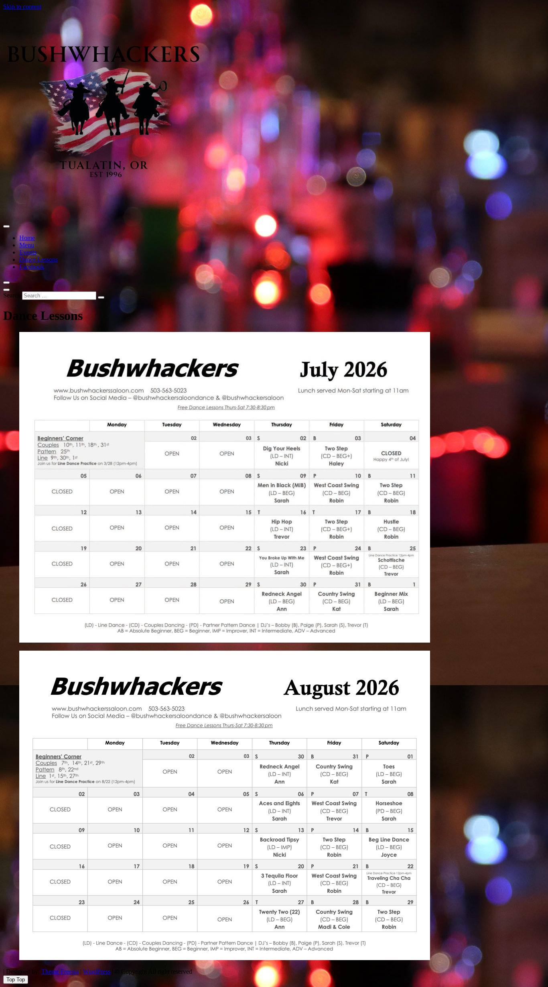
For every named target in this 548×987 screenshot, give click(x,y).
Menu (26, 245)
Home (27, 237)
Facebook (31, 266)
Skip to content (22, 6)
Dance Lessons (38, 259)
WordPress (96, 971)
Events (28, 252)
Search (11, 295)
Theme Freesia (60, 971)
